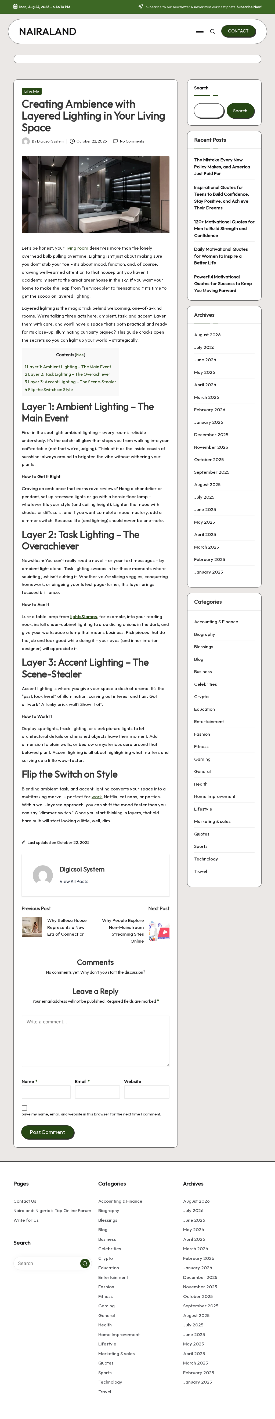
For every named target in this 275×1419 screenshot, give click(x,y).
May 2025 (204, 522)
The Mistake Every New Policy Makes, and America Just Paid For (222, 166)
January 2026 (208, 422)
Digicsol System (82, 869)
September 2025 (211, 472)
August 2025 (207, 484)
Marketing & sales (212, 821)
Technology (206, 859)
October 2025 (209, 459)
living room (77, 248)
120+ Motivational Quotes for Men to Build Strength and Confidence (224, 228)
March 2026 (206, 397)
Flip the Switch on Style (49, 389)
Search (201, 87)
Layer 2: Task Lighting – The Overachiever (67, 374)
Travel (200, 871)
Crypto (201, 696)
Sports (201, 846)
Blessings (203, 646)
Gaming (202, 759)
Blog (198, 659)
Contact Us (24, 1201)
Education (204, 709)
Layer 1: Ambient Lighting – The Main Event (68, 366)
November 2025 (211, 447)
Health (201, 784)
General (202, 771)
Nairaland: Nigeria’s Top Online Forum (52, 1210)
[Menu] (199, 31)
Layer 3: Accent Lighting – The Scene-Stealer (70, 381)
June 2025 (205, 509)
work (97, 796)
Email (82, 1081)
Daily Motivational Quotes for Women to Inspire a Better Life (221, 255)
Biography (204, 634)
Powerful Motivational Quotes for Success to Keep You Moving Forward (223, 283)
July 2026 (204, 347)
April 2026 (205, 384)
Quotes (201, 834)
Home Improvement (215, 796)
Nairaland (48, 31)
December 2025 (211, 434)
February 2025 (209, 559)
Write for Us (26, 1220)
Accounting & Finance (216, 621)
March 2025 (206, 547)
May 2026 (204, 372)
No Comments (132, 141)
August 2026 (207, 334)
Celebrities (205, 684)
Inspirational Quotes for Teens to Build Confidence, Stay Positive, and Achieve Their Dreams (221, 197)
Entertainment (209, 721)
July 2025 (204, 497)
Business (203, 671)
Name (29, 1081)
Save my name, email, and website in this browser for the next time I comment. (91, 1114)
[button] (238, 31)
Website (132, 1081)
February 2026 (209, 409)
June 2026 (205, 359)
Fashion (202, 734)
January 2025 (208, 572)
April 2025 (205, 534)
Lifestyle (31, 91)
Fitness (201, 746)
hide (80, 354)
